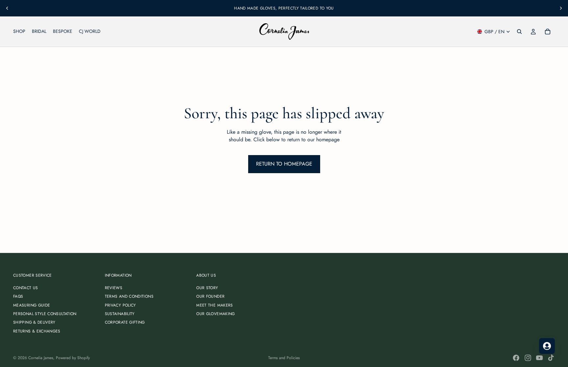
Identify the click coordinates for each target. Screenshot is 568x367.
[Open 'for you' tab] (547, 346)
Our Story (207, 288)
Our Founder (210, 296)
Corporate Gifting (125, 322)
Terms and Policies (284, 358)
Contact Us (25, 288)
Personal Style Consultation (45, 314)
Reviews (114, 288)
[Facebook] (516, 358)
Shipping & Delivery (34, 322)
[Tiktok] (551, 358)
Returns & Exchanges (36, 331)
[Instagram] (528, 358)
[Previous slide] (7, 8)
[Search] (519, 31)
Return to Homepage (284, 164)
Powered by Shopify (73, 358)
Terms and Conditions (129, 296)
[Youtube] (539, 358)
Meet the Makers (214, 305)
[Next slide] (561, 8)
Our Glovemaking (215, 314)
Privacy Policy (120, 305)
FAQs (18, 296)
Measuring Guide (31, 305)
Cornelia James (40, 358)
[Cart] (547, 31)
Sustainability (120, 314)
